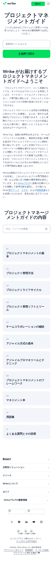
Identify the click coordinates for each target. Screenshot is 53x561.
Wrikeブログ (24, 183)
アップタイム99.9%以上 (26, 541)
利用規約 (29, 550)
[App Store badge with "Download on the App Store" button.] (16, 511)
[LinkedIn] (26, 522)
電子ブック (13, 190)
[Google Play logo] (36, 511)
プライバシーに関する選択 (24, 553)
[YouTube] (34, 522)
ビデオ (24, 190)
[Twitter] (12, 522)
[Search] (46, 228)
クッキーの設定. (42, 550)
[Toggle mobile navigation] (49, 4)
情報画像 (41, 190)
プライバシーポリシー (13, 550)
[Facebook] (19, 522)
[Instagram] (41, 522)
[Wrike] (10, 3)
